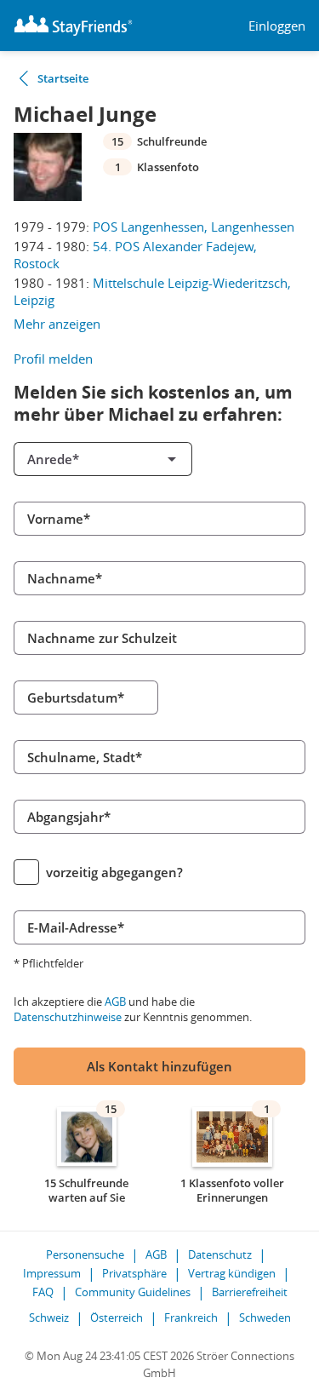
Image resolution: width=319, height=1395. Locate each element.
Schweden (265, 1317)
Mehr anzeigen (57, 323)
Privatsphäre (134, 1273)
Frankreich (191, 1317)
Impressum (52, 1273)
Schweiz (49, 1317)
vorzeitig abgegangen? (114, 872)
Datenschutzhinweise (68, 1017)
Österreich (116, 1317)
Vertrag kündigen (232, 1273)
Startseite (62, 78)
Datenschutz (220, 1254)
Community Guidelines (133, 1292)
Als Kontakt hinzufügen (159, 1066)
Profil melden (53, 358)
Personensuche (85, 1254)
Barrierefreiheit (250, 1292)
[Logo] (73, 25)
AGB (115, 1001)
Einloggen (276, 26)
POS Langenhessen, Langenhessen (193, 226)
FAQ (43, 1292)
